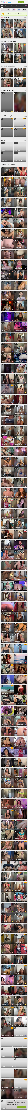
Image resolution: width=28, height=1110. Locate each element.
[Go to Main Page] (8, 2)
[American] (14, 9)
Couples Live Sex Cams (8, 66)
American (6, 17)
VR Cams (4, 140)
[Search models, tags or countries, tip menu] (26, 6)
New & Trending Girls (7, 116)
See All (25, 17)
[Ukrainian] (19, 9)
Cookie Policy (16, 1104)
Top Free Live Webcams (8, 41)
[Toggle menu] (1, 2)
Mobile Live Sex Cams (7, 90)
